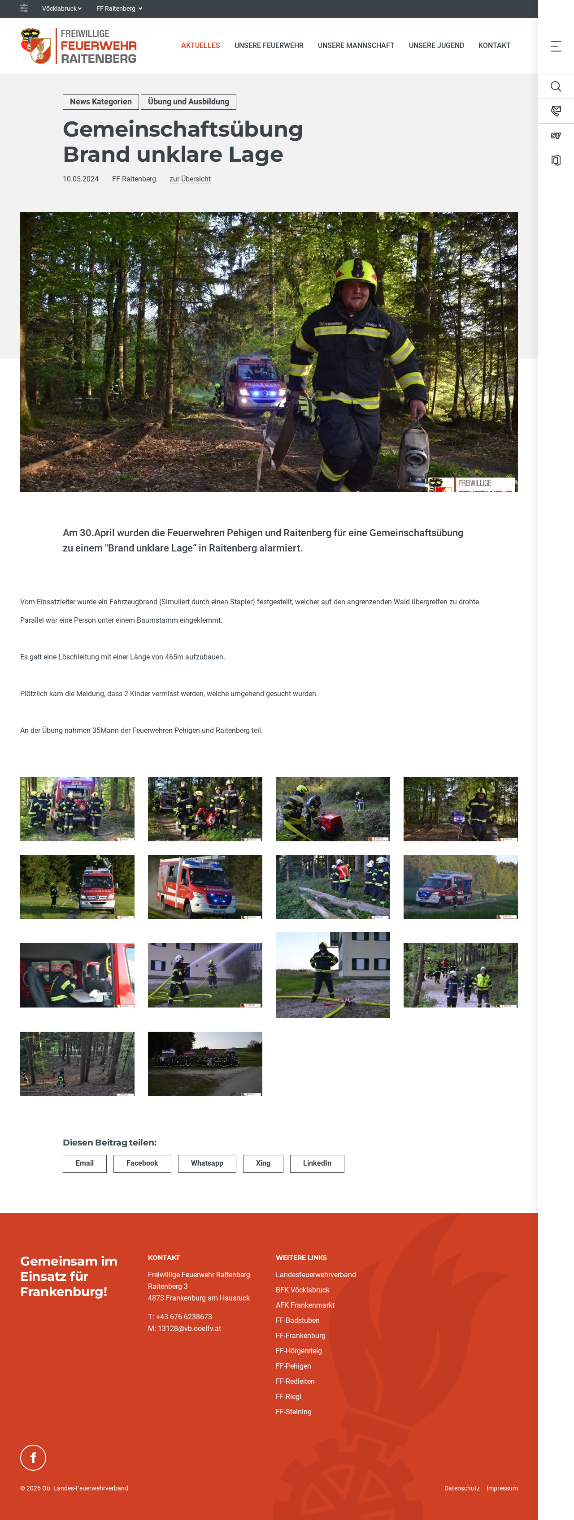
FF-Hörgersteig (299, 1351)
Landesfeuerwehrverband (316, 1274)
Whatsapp (207, 1163)
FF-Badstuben (298, 1320)
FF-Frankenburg (301, 1335)
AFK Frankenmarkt (305, 1305)
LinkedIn (317, 1163)
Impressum (502, 1488)
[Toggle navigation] (556, 45)
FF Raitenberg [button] (116, 8)
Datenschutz (462, 1488)
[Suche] (556, 86)
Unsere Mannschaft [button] (356, 45)
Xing (263, 1163)
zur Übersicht (190, 179)
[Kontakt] (556, 111)
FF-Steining (294, 1412)
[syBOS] (556, 136)
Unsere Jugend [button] (436, 45)
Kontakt (494, 45)
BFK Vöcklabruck (303, 1290)
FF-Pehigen (293, 1366)
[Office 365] (556, 160)
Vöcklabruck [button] (59, 8)
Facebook (142, 1163)
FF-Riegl (288, 1396)
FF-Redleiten (295, 1381)
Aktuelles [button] (200, 45)
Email (85, 1163)
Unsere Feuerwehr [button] (269, 45)
